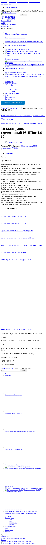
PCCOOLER (14, 89)
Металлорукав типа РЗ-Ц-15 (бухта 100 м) (16, 329)
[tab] (25, 153)
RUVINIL (13, 91)
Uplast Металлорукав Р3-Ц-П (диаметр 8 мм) (17, 231)
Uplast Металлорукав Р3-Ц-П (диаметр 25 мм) (17, 238)
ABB (11, 85)
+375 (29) (8, 17)
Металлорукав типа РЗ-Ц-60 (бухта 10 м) (16, 260)
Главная (4, 108)
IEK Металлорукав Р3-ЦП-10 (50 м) (14, 216)
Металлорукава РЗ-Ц (15, 108)
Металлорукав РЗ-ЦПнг (9, 148)
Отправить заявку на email (13, 102)
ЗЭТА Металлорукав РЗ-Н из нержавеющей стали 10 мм (21, 245)
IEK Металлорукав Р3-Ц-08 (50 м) (13, 252)
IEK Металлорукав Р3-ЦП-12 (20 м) (14, 223)
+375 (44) (8, 19)
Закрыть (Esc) (5, 536)
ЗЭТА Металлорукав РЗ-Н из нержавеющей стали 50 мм (21, 123)
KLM (11, 87)
